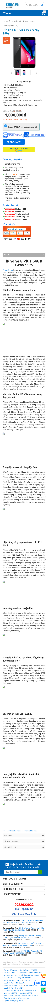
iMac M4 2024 (31, 991)
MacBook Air (20, 983)
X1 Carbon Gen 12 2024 (12, 980)
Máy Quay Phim (23, 998)
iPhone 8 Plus (8, 270)
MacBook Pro (8, 983)
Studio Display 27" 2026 (28, 970)
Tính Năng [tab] (8, 835)
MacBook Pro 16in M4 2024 (13, 991)
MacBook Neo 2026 (10, 975)
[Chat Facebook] (44, 983)
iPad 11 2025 (8, 996)
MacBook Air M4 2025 (33, 985)
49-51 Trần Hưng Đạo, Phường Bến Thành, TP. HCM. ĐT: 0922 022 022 (23, 921)
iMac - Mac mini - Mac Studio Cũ (27, 996)
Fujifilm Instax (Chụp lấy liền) (14, 1001)
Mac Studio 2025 (26, 993)
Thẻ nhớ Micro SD (10, 973)
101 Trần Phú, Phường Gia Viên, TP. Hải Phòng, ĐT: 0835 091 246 (23, 952)
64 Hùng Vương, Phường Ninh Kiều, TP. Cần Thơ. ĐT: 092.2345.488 (23, 929)
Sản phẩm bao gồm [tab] (11, 841)
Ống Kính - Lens (9, 998)
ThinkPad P (28, 980)
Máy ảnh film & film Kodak (30, 975)
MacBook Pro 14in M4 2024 (13, 988)
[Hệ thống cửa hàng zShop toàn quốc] (44, 990)
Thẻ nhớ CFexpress (10, 970)
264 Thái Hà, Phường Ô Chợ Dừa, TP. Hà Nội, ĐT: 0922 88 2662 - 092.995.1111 (23, 944)
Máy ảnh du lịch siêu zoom (13, 985)
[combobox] (34, 5)
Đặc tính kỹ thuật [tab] (10, 847)
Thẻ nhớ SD (23, 973)
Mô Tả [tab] (6, 255)
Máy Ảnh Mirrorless (24, 978)
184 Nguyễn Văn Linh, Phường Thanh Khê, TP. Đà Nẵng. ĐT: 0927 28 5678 (22, 937)
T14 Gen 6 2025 (9, 978)
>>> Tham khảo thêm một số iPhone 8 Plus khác (20, 831)
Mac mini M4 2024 (10, 993)
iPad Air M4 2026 (36, 973)
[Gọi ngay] (44, 976)
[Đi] (40, 872)
